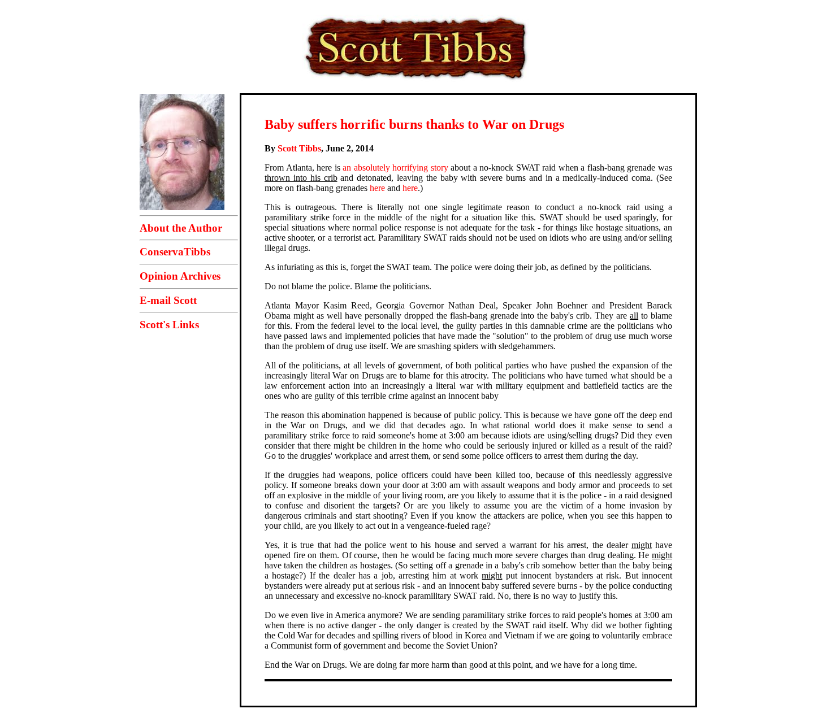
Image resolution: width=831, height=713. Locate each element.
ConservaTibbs (175, 252)
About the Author (181, 228)
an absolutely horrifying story (395, 167)
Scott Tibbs (299, 148)
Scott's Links (169, 325)
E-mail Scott (168, 300)
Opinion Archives (180, 276)
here (377, 188)
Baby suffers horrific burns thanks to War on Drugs (414, 124)
